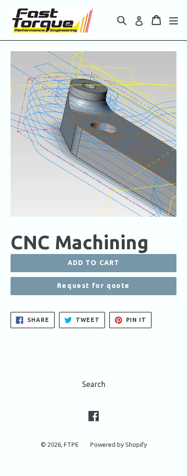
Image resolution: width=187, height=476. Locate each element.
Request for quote (93, 285)
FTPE (71, 444)
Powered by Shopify (118, 444)
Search (93, 384)
